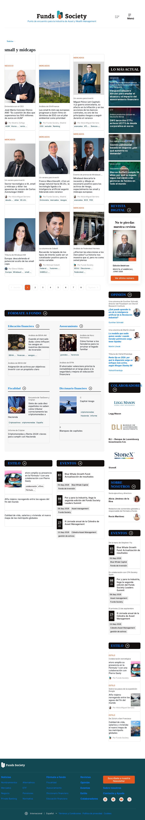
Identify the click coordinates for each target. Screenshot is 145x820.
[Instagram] (113, 799)
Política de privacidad (92, 813)
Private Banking (9, 798)
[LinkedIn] (105, 799)
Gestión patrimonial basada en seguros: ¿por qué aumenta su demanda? (123, 149)
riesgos (63, 200)
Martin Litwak (114, 346)
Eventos (68, 463)
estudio (48, 126)
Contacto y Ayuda (113, 793)
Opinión (118, 295)
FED (91, 200)
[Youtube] (121, 799)
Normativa (28, 798)
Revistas (85, 777)
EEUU (76, 268)
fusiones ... (55, 268)
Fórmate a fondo (24, 313)
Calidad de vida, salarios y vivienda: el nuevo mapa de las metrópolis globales (28, 516)
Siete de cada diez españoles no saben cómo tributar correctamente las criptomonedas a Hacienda (28, 410)
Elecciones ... (86, 268)
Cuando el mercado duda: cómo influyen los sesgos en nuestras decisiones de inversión (38, 344)
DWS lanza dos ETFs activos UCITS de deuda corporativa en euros (123, 123)
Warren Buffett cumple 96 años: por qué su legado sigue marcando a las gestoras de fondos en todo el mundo (124, 178)
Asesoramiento (68, 326)
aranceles (78, 126)
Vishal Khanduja (115, 370)
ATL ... (86, 126)
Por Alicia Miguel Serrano (88, 123)
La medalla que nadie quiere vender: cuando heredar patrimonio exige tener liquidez (120, 337)
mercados (54, 200)
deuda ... (9, 200)
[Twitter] (129, 799)
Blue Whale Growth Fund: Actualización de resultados (79, 475)
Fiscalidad (14, 388)
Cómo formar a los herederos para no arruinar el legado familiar (89, 345)
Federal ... (44, 268)
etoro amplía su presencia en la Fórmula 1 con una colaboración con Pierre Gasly (38, 476)
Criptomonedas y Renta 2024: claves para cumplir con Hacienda (27, 435)
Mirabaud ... (18, 272)
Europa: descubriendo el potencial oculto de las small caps (19, 261)
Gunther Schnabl (116, 322)
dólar (16, 200)
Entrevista (44, 200)
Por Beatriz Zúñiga (17, 123)
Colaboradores (125, 385)
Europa (8, 272)
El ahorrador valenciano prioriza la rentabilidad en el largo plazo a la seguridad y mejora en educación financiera (77, 370)
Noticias (6, 777)
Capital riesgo (87, 401)
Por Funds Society (85, 265)
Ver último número (124, 278)
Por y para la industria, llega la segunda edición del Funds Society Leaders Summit (82, 500)
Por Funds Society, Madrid (54, 123)
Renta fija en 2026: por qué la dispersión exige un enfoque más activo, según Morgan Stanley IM (121, 361)
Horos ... (15, 126)
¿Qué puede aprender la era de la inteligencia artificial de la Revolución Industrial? (120, 313)
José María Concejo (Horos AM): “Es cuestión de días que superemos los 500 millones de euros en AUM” (20, 114)
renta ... (23, 126)
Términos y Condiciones (69, 813)
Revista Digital (118, 208)
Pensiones (28, 793)
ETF (25, 788)
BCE (86, 200)
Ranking (56, 126)
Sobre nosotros (120, 485)
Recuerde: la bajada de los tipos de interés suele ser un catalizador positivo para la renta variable (53, 256)
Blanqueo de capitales (71, 430)
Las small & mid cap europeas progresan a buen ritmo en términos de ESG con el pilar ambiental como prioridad (54, 114)
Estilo (14, 463)
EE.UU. (23, 200)
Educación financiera (21, 326)
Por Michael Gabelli (51, 265)
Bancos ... (95, 126)
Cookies (107, 813)
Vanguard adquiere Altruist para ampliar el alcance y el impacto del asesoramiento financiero (124, 95)
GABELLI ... (45, 272)
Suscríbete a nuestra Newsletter (119, 779)
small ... (28, 272)
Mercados (6, 788)
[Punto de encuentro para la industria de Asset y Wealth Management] (62, 17)
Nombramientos (9, 782)
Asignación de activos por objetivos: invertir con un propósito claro (26, 368)
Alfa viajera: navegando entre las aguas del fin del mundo (119, 698)
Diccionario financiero (73, 388)
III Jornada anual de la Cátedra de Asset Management (82, 522)
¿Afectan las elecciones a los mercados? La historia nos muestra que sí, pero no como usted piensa (88, 256)
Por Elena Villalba (16, 268)
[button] (40, 813)
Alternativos (29, 782)
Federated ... (79, 272)
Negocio (5, 793)
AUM (7, 126)
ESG (41, 126)
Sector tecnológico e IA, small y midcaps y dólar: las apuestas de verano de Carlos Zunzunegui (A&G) (20, 187)
